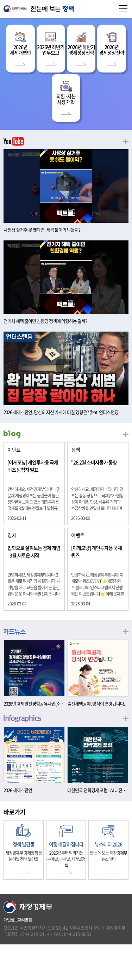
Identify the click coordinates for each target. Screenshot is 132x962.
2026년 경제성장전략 (111, 49)
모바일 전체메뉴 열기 (123, 9)
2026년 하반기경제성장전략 (81, 49)
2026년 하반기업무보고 (50, 49)
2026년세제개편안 (20, 49)
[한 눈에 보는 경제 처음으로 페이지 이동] (66, 9)
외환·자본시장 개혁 (66, 99)
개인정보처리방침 (18, 920)
